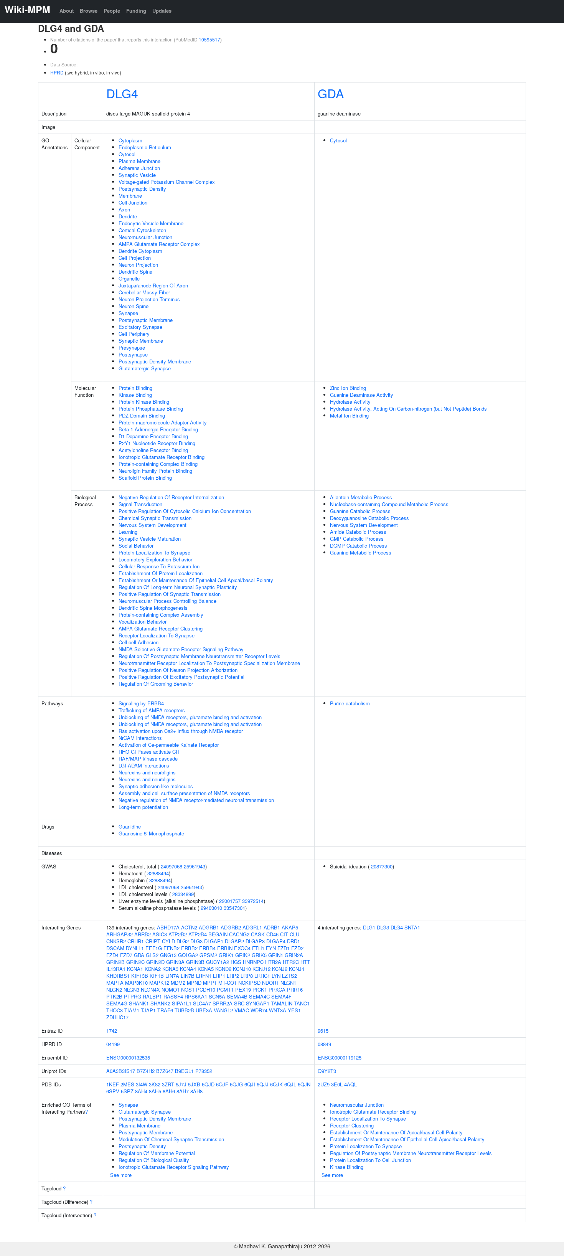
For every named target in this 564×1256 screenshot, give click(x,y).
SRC (239, 1003)
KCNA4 (188, 968)
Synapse (128, 313)
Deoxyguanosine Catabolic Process (369, 518)
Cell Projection (135, 257)
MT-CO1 (227, 982)
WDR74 (259, 1010)
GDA (331, 93)
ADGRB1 (209, 927)
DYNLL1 (135, 948)
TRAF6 (165, 1010)
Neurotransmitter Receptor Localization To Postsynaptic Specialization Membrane (209, 663)
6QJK (276, 1084)
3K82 (154, 1084)
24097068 (171, 866)
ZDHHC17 (117, 1017)
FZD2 (297, 948)
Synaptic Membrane (141, 340)
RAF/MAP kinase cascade (148, 758)
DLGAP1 (213, 941)
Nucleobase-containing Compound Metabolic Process (389, 504)
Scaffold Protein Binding (145, 477)
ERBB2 (189, 948)
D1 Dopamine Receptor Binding (153, 436)
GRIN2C (135, 962)
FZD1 (283, 948)
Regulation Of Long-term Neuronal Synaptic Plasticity (178, 587)
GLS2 (152, 955)
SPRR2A (223, 1003)
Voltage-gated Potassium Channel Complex (167, 181)
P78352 (203, 1070)
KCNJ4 (296, 968)
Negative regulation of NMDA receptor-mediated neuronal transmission (196, 800)
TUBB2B (184, 1010)
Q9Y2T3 (327, 1070)
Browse (88, 10)
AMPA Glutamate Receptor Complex (159, 244)
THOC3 (114, 1010)
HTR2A (273, 962)
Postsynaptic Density (142, 188)
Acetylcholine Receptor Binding (153, 450)
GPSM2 (208, 955)
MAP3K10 (136, 982)
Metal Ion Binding (349, 415)
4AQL (350, 1084)
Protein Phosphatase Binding (151, 408)
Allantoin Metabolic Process (361, 497)
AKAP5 (290, 927)
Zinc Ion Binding (348, 387)
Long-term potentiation (143, 806)
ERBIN (225, 948)
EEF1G (153, 948)
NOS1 (188, 989)
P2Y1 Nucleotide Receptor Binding (157, 443)
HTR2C (291, 962)
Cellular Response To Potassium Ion (159, 566)
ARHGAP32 (119, 934)
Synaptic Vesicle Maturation (150, 538)
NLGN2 (114, 989)
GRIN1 (275, 955)
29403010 (211, 907)
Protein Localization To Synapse (154, 552)
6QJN (304, 1084)
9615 (323, 1030)
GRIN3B (195, 962)
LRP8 (247, 975)
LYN (276, 975)
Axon (124, 209)
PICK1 (259, 989)
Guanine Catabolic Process (360, 511)
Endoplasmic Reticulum (145, 147)
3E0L (337, 1084)
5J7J (181, 1084)
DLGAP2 (234, 941)
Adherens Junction (139, 168)
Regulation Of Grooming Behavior (156, 683)
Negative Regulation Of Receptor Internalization (171, 497)
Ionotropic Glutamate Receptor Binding (161, 456)
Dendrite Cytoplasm (140, 250)
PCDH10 (205, 989)
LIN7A (172, 975)
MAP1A (115, 982)
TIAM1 (131, 1010)
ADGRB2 (231, 927)
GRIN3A (175, 962)
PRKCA (277, 989)
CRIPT (152, 941)
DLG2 (182, 941)
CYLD (168, 941)
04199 (113, 1044)
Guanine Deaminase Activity (361, 394)
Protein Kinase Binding (144, 401)
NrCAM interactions (140, 737)
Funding (136, 10)
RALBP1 (152, 996)
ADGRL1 (252, 927)
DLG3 (196, 941)
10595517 (209, 39)
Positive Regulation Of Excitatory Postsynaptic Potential (181, 676)
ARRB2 (142, 934)
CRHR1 (135, 941)
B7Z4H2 (146, 1070)
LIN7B (188, 975)
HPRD (57, 72)
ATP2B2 (177, 934)
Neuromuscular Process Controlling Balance (167, 600)
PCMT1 (225, 989)
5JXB (194, 1084)
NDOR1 (270, 982)
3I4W (141, 1084)
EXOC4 (242, 948)
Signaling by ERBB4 (141, 703)
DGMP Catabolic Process (358, 545)
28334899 (183, 894)
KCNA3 (170, 968)
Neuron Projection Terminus (149, 299)
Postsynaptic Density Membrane (155, 361)
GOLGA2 (188, 955)
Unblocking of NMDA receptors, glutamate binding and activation (190, 717)
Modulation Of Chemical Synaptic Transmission (171, 1139)
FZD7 (126, 955)
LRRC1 (262, 975)
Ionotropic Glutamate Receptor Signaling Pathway (174, 1166)
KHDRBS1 (118, 975)
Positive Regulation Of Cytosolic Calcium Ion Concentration (185, 511)
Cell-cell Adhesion (138, 642)
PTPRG (132, 996)
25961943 (194, 866)
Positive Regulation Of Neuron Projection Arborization (178, 669)
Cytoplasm (130, 140)
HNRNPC (253, 962)
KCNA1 (135, 968)
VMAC (241, 1010)
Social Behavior (136, 545)
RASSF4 (173, 996)
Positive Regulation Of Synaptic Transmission (170, 593)
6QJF (222, 1084)
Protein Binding (135, 387)
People (112, 10)
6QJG (236, 1084)
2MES (127, 1084)
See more (121, 1174)
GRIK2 (242, 955)
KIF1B (157, 975)
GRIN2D (155, 962)
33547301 (234, 907)
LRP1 (219, 975)
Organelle (129, 278)
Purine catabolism (350, 703)
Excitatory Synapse (140, 326)
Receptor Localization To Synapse (157, 635)
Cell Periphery (134, 333)
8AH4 (141, 1091)
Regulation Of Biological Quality (154, 1160)
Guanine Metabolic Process (360, 552)
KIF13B (139, 975)
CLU (294, 934)
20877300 (381, 866)
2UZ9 (324, 1084)
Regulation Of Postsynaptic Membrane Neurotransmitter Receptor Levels (199, 656)
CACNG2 (239, 934)
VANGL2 (223, 1010)
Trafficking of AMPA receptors (152, 710)
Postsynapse (133, 354)
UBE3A (204, 1010)
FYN (271, 948)
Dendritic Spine (135, 271)
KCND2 (223, 968)
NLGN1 (288, 982)
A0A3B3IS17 (120, 1070)
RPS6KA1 (196, 996)
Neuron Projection (138, 264)
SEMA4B (237, 996)
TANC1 (302, 1003)
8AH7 (182, 1091)
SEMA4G (116, 1003)
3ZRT (168, 1084)
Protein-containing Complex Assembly (161, 614)
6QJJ (263, 1084)
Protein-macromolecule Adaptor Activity (163, 422)
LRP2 (233, 975)
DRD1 (293, 941)
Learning (128, 531)
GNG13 (168, 955)
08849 (324, 1044)
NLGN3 (131, 989)
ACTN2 (189, 927)
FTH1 (258, 948)
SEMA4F (281, 996)
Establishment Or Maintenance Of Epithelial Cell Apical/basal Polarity (196, 580)
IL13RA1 (115, 968)
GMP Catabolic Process (357, 538)
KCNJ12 (261, 968)
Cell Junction (133, 202)
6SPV (112, 1091)
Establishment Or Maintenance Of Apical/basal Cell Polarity (396, 1132)
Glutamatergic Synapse (145, 368)
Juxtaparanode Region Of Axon (153, 285)
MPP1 (210, 982)
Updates (162, 10)
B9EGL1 (184, 1070)
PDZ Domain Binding (142, 415)
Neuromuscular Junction (145, 237)
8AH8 (196, 1091)
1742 (111, 1030)
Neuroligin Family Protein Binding (155, 470)
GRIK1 (226, 955)
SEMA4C (259, 996)
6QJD (208, 1084)
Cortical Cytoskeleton (142, 230)
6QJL (290, 1084)
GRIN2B (115, 962)
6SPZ (127, 1091)
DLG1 (369, 927)
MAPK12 (159, 982)
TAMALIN (281, 1003)
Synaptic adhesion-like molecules (156, 786)
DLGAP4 (275, 941)
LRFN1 (203, 975)
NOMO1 (171, 989)
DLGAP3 (255, 941)
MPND (194, 982)
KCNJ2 (279, 968)
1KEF (112, 1084)
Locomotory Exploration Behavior (155, 559)
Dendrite (128, 216)
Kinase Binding (135, 394)
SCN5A (217, 996)
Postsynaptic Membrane (146, 319)
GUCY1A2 (217, 962)
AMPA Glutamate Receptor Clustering (161, 628)
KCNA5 (206, 968)
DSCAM (115, 948)
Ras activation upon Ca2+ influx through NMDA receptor (181, 730)
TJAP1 (148, 1010)
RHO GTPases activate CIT (149, 751)
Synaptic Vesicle (137, 174)
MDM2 (178, 982)
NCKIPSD (249, 982)
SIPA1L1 (181, 1003)
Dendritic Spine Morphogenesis (153, 607)
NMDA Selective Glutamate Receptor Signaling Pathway (181, 649)
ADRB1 (272, 927)
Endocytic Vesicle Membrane (151, 223)
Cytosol (127, 154)
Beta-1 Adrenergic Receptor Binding (158, 429)
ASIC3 (159, 934)
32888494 (158, 873)
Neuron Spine (133, 306)
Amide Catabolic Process (358, 531)
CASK (258, 934)
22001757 (230, 900)
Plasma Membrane (139, 161)
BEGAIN (218, 934)
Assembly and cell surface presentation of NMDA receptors (184, 793)
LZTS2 (289, 975)
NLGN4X (150, 989)
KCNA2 (153, 968)
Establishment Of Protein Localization (161, 573)
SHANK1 (139, 1003)
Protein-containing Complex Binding (158, 463)
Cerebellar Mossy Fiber (144, 292)
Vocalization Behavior (143, 621)
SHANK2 (160, 1003)
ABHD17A (168, 927)
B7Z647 (164, 1070)
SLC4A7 (202, 1003)
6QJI (249, 1084)
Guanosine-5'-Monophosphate (151, 833)
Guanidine (130, 826)
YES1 (294, 1010)
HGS (236, 962)
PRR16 (295, 989)
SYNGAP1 (257, 1003)
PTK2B (114, 996)
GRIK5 (259, 955)
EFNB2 (171, 948)
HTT (305, 962)
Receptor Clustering (352, 1125)
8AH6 (169, 1091)
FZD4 (112, 955)
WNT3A (277, 1010)
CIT (284, 934)
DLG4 (122, 93)
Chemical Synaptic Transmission (155, 518)
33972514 (253, 900)
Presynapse (132, 347)
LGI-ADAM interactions (144, 765)
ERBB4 (207, 948)
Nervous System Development (152, 524)
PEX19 (243, 989)
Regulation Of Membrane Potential (157, 1153)
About (66, 10)
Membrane (130, 195)
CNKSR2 (116, 941)
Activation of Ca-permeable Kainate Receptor (169, 744)
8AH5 (155, 1091)
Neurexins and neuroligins (147, 772)
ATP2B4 (197, 934)
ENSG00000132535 (128, 1057)
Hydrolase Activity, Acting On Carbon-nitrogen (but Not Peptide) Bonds (408, 408)
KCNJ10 (242, 968)
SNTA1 (412, 927)
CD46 (272, 934)
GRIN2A (294, 955)
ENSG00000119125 (339, 1057)
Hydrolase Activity (350, 401)
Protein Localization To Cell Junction (370, 1160)
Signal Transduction (140, 504)
